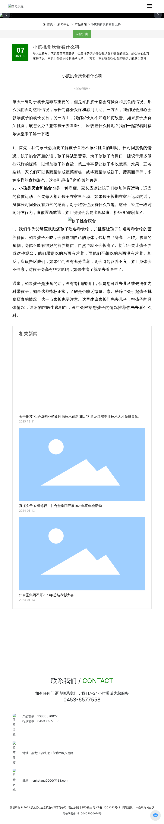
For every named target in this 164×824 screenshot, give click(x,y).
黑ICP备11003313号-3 (106, 807)
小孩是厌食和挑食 (35, 188)
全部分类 (82, 34)
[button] (158, 15)
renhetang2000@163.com (49, 780)
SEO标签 (87, 807)
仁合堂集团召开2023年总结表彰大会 (46, 595)
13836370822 (47, 716)
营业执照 (74, 807)
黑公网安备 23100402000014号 (82, 813)
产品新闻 (81, 24)
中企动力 (141, 807)
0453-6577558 (82, 700)
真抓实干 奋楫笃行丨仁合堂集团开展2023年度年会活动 (60, 506)
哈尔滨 (150, 807)
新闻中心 (63, 24)
